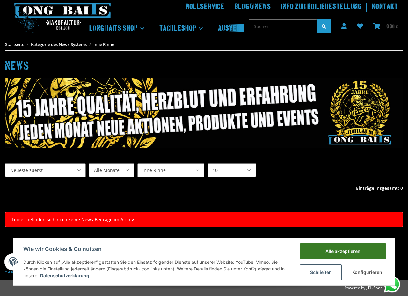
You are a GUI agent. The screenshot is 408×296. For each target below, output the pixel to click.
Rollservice (205, 7)
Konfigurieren (367, 272)
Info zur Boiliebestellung (321, 7)
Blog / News (253, 7)
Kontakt (385, 7)
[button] (344, 26)
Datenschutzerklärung (64, 275)
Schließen (321, 272)
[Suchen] (324, 26)
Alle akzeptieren (343, 251)
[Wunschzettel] (360, 26)
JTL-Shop (374, 288)
